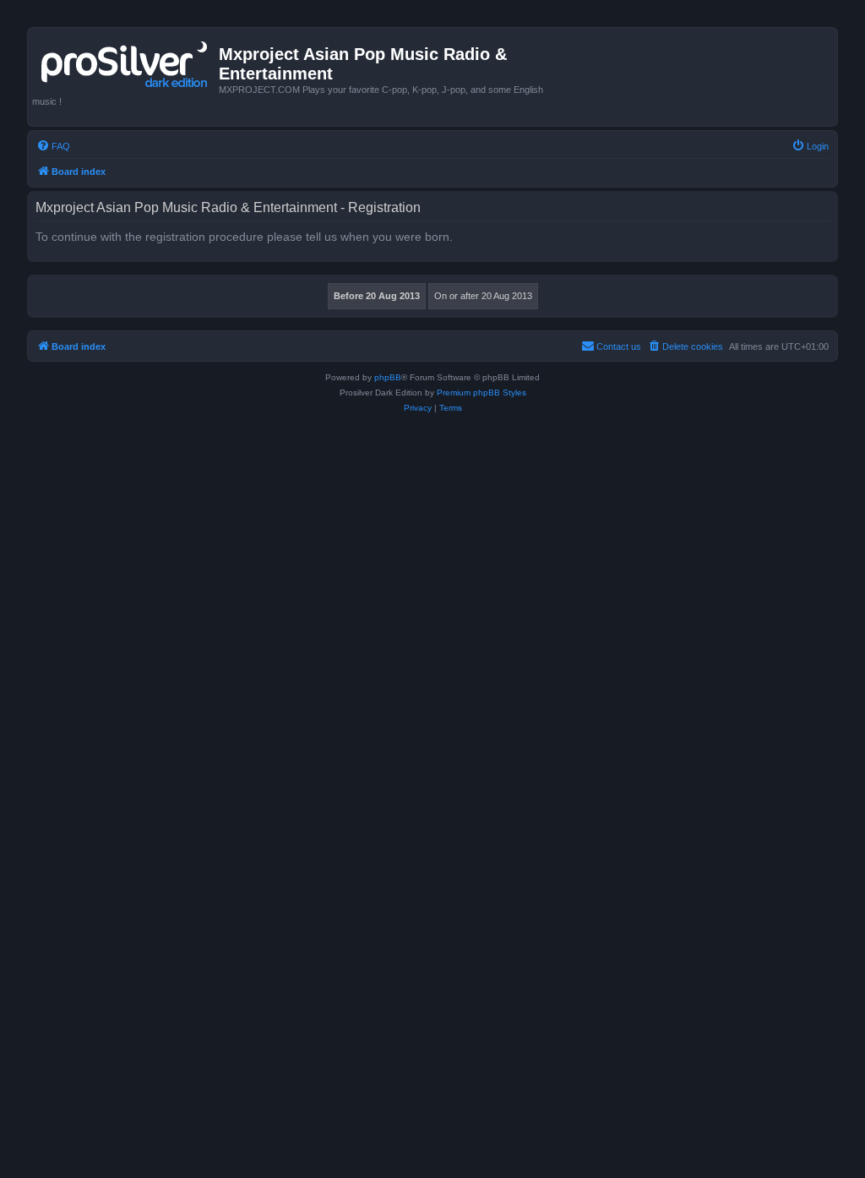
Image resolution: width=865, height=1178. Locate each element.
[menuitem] (53, 146)
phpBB (387, 377)
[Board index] (125, 61)
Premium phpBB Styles (481, 392)
